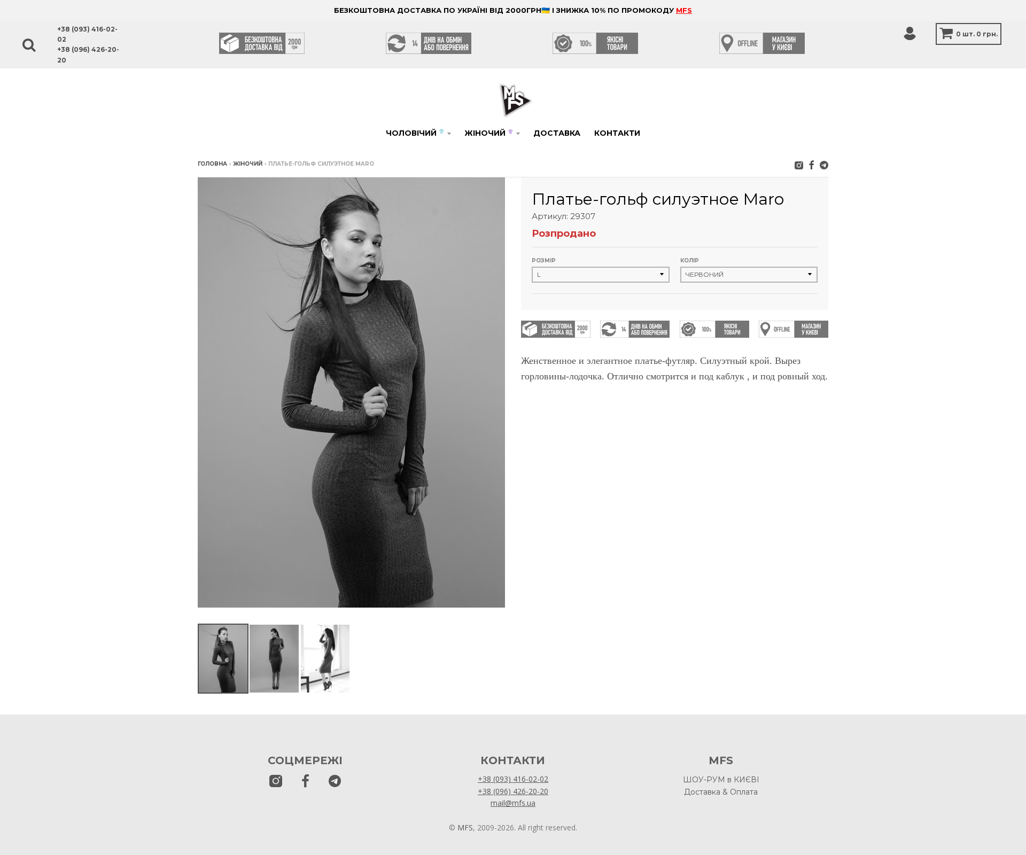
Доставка (556, 133)
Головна (212, 163)
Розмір (544, 260)
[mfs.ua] (799, 165)
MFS (684, 10)
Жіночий (488, 133)
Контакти (617, 133)
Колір (689, 260)
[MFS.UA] (824, 165)
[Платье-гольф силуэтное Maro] (223, 659)
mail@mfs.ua (513, 803)
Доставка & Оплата (721, 792)
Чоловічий (415, 133)
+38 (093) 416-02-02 (513, 779)
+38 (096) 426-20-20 (513, 791)
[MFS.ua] (811, 165)
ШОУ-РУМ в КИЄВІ (721, 779)
